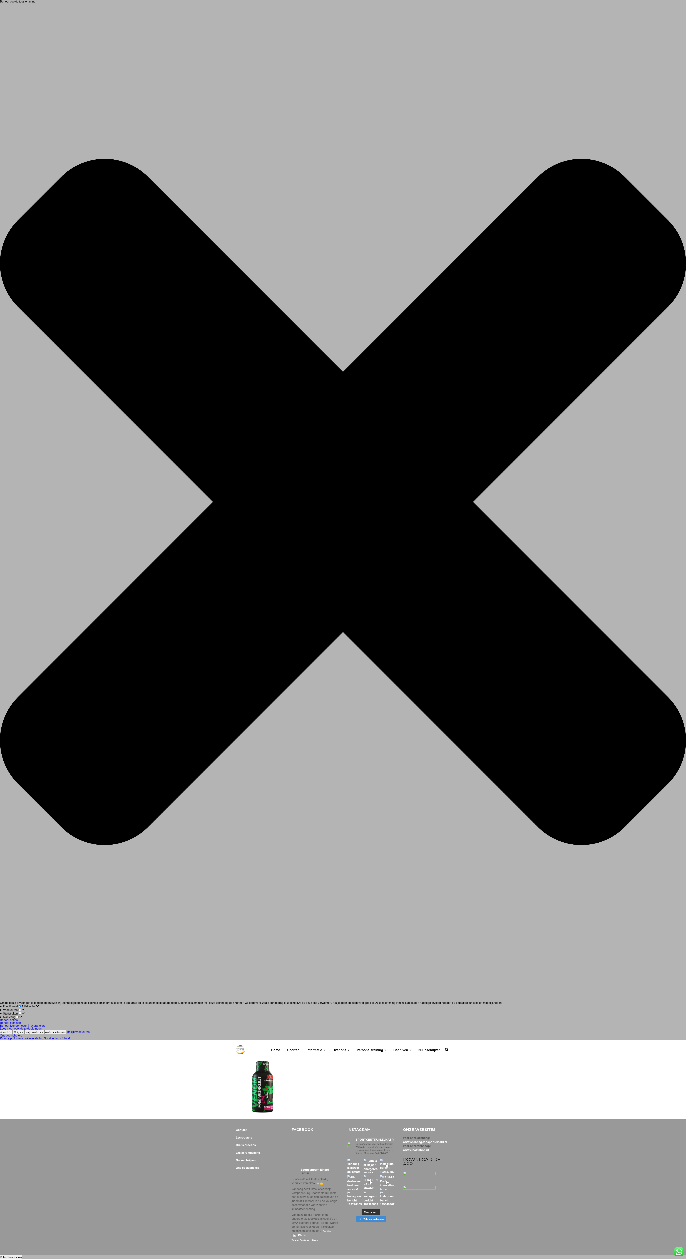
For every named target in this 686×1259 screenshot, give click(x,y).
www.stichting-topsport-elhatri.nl (425, 1142)
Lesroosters (244, 1137)
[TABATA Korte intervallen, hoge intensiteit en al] (387, 1182)
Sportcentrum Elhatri (314, 1170)
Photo (302, 1235)
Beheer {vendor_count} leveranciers (22, 1025)
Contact (241, 1130)
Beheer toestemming (11, 1257)
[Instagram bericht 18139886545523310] (371, 1198)
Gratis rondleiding (248, 1153)
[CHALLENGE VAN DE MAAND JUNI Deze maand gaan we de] (371, 1182)
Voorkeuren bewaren (55, 1032)
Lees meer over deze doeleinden (21, 1028)
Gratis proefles (246, 1145)
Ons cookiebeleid (11, 1035)
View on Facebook (300, 1240)
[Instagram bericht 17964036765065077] (387, 1198)
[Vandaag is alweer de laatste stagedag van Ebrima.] (354, 1166)
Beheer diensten (10, 1023)
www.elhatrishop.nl (416, 1150)
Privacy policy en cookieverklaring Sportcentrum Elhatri (35, 1038)
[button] (343, 502)
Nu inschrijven (429, 1050)
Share (315, 1240)
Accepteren (6, 1032)
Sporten (293, 1050)
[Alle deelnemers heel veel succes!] (354, 1182)
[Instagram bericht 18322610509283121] (354, 1198)
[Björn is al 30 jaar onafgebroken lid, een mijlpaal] (371, 1166)
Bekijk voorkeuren (34, 1032)
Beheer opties (9, 1020)
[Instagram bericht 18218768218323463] (387, 1166)
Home (275, 1050)
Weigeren (18, 1032)
